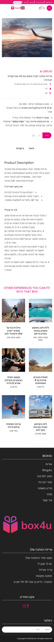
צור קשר (31, 2)
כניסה (25, 2)
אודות (48, 464)
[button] (27, 37)
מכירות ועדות (39, 2)
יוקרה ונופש (18, 121)
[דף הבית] (16, 8)
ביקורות (20, 148)
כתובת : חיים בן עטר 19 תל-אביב (33, 582)
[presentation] (5, 43)
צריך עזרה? (45, 570)
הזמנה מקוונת (44, 576)
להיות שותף (49, 2)
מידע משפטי (45, 488)
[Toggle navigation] (49, 8)
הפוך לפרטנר (44, 476)
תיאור (31, 148)
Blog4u (47, 470)
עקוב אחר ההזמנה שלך (38, 558)
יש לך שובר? (44, 564)
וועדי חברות (45, 482)
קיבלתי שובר (17, 2)
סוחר (49, 494)
